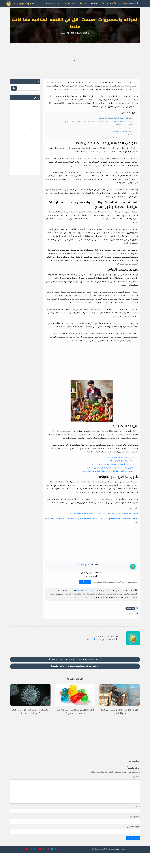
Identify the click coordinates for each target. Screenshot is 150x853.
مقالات (122, 3)
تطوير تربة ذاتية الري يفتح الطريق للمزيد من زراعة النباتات (109, 468)
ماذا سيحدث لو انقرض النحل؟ (121, 461)
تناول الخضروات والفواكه (122, 131)
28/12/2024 (82, 33)
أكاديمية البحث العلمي (93, 3)
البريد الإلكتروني (133, 817)
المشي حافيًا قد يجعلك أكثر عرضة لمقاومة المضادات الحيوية (108, 471)
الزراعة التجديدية (125, 128)
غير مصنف (130, 608)
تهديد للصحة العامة (124, 125)
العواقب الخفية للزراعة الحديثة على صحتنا (115, 118)
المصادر (129, 135)
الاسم (137, 807)
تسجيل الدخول (51, 3)
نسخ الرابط (85, 581)
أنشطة (110, 3)
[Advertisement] (75, 61)
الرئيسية (133, 3)
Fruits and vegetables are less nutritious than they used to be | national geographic (103, 514)
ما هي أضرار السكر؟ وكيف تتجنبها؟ (119, 458)
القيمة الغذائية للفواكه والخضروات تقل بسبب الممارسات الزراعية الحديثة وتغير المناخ (98, 122)
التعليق (136, 777)
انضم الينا (76, 3)
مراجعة (128, 86)
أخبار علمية (84, 565)
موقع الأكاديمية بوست (85, 591)
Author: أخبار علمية (110, 138)
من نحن (64, 3)
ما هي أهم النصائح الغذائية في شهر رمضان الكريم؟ (112, 464)
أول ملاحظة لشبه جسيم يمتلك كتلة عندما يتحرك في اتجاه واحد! (76, 659)
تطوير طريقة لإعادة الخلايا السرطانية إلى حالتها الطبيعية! (73, 666)
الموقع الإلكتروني (133, 827)
